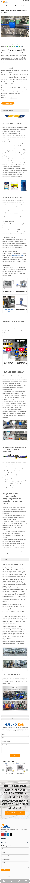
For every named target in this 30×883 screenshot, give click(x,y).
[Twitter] (11, 834)
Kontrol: (3, 86)
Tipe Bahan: (4, 79)
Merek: (3, 65)
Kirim (15, 755)
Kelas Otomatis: (5, 81)
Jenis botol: (4, 84)
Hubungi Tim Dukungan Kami (15, 813)
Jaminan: (3, 67)
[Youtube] (2, 834)
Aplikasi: (3, 74)
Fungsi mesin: (4, 90)
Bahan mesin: (4, 88)
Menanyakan (8, 103)
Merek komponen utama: (4, 93)
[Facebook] (5, 834)
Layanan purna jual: (5, 71)
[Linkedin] (8, 834)
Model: (3, 63)
